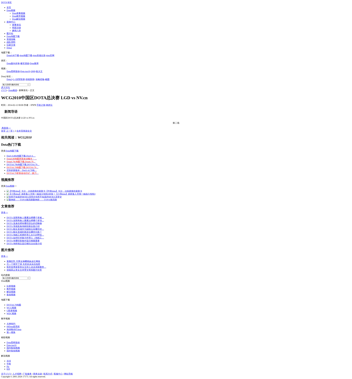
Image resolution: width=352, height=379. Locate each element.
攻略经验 (40, 79)
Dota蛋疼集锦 (13, 71)
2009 (33, 71)
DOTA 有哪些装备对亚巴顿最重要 (23, 241)
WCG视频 (11, 308)
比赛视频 (11, 286)
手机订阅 (41, 105)
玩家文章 (11, 45)
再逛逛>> (6, 128)
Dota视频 (11, 10)
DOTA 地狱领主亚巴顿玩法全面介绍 (24, 243)
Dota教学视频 (18, 16)
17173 (4, 90)
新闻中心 (11, 22)
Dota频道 (12, 90)
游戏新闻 (30, 79)
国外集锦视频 (13, 351)
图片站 (10, 33)
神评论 (49, 105)
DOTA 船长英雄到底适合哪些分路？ (24, 232)
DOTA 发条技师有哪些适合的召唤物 (24, 223)
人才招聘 (17, 374)
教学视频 (11, 289)
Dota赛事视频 (18, 13)
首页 (9, 7)
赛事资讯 (16, 25)
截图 (47, 79)
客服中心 (58, 374)
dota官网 (50, 55)
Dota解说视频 (18, 19)
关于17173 (6, 374)
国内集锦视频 (13, 348)
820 (8, 369)
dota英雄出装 (39, 55)
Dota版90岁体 (13, 63)
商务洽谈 (37, 374)
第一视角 (11, 332)
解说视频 (11, 292)
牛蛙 (9, 364)
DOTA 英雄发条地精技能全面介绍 (23, 226)
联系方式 (47, 374)
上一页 (9, 131)
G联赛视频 (12, 310)
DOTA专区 (6, 2)
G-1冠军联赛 (19, 79)
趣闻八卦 (16, 30)
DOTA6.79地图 (14, 305)
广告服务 (27, 374)
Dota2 (9, 48)
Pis (8, 366)
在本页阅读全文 (24, 131)
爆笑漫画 (24, 63)
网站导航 (68, 374)
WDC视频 (11, 313)
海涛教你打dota (14, 329)
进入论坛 (5, 87)
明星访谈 (16, 28)
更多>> (4, 212)
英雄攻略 (11, 39)
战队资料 (11, 42)
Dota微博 (34, 63)
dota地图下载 (26, 55)
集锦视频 (11, 295)
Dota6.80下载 (13, 55)
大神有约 (11, 324)
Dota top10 (25, 71)
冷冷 (9, 361)
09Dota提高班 (13, 326)
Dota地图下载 (13, 36)
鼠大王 (39, 71)
